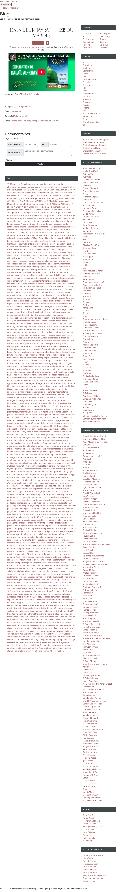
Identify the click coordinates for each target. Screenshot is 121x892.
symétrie (19, 596)
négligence (38, 485)
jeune (28, 409)
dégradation (40, 315)
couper (52, 289)
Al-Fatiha (25, 198)
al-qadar (40, 204)
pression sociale (31, 514)
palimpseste (39, 494)
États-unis (40, 636)
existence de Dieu (15, 343)
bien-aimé (39, 241)
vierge (63, 625)
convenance (31, 286)
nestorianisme (46, 477)
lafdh (40, 417)
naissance (62, 474)
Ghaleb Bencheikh (91, 581)
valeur (45, 622)
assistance (71, 226)
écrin (23, 639)
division (10, 309)
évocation (26, 651)
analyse (41, 215)
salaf (66, 568)
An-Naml (65, 212)
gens (70, 363)
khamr (35, 414)
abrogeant (22, 187)
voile (13, 631)
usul (18, 622)
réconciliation (22, 559)
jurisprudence (54, 411)
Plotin (85, 316)
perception (67, 500)
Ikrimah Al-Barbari (91, 379)
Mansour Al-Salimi (91, 864)
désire (38, 320)
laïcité (30, 423)
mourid (20, 460)
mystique (61, 466)
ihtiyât (54, 386)
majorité (46, 437)
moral (19, 457)
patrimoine (37, 500)
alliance (33, 209)
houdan (37, 380)
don (50, 309)
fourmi (21, 360)
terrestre (40, 605)
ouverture (16, 494)
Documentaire (89, 79)
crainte (10, 292)
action (10, 189)
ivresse (68, 406)
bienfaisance (13, 244)
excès (46, 340)
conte (9, 281)
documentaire (35, 309)
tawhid (10, 605)
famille (52, 349)
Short (85, 119)
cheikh (28, 255)
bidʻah (27, 241)
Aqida (60, 221)
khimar (55, 414)
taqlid (35, 602)
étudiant (67, 648)
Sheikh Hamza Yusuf (92, 151)
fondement (22, 357)
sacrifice (29, 568)
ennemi (40, 329)
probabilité (50, 517)
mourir (27, 460)
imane (45, 389)
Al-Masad (42, 201)
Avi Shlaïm (87, 652)
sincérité (51, 579)
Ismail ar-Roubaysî (91, 632)
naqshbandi (12, 477)
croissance (57, 292)
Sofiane (86, 777)
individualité (30, 394)
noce (39, 480)
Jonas (85, 362)
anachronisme (22, 215)
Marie (85, 251)
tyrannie (50, 614)
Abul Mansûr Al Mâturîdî (94, 233)
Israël (55, 406)
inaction (29, 392)
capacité (45, 249)
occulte (10, 488)
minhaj (10, 451)
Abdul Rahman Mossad (93, 878)
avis (9, 238)
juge (29, 411)
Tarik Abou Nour (90, 752)
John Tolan (87, 467)
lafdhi (45, 417)
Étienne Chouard (90, 188)
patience (28, 500)
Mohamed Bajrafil (91, 621)
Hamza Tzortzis (90, 610)
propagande (12, 522)
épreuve (64, 645)
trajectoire (12, 614)
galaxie (59, 363)
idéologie (25, 386)
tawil (16, 605)
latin (25, 423)
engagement (13, 329)
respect (49, 548)
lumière (26, 120)
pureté (45, 531)
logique (29, 431)
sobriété (11, 582)
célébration (55, 298)
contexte (11, 283)
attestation (49, 232)
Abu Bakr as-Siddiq (91, 396)
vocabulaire (53, 628)
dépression (32, 318)
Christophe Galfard (91, 797)
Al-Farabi (87, 367)
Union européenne (27, 619)
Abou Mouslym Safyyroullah (30, 47)
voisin (22, 631)
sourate (57, 585)
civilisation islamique (44, 261)
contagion (70, 278)
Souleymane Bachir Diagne (95, 564)
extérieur (42, 346)
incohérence (49, 392)
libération (30, 429)
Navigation (6, 4)
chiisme (65, 255)
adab (56, 189)
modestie (70, 451)
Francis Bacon (89, 353)
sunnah (29, 594)
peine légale (56, 500)
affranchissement (41, 192)
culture (27, 298)
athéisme (11, 232)
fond (68, 355)
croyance (66, 292)
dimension (63, 303)
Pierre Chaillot (89, 726)
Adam (62, 189)
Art (84, 36)
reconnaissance (65, 540)
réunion (22, 565)
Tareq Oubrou (89, 786)
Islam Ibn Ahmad (90, 647)
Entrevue (87, 85)
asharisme (43, 226)
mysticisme (51, 466)
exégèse (60, 346)
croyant (43, 295)
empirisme (28, 326)
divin (65, 306)
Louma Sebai (88, 829)
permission (39, 503)
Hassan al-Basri (90, 208)
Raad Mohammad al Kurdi (94, 875)
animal (53, 215)
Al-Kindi (86, 364)
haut (67, 374)
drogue (24, 312)
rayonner (43, 540)
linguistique (53, 429)
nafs (50, 474)
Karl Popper (88, 256)
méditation (29, 471)
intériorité (45, 403)
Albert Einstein (89, 350)
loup (62, 431)
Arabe (23, 224)
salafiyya (20, 571)
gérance (40, 372)
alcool (37, 207)
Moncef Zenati (89, 692)
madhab (11, 437)
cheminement (55, 255)
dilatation (54, 303)
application (12, 221)
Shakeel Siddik (89, 510)
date (27, 300)
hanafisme (18, 374)
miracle (17, 451)
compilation (17, 120)
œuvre (46, 651)
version (10, 625)
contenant (31, 281)
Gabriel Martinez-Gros (93, 635)
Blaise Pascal (88, 214)
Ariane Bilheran (90, 615)
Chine (71, 255)
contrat (41, 283)
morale (26, 457)
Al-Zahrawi (87, 393)
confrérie (51, 272)
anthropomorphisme (16, 218)
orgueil (66, 488)
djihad (17, 309)
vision (23, 628)
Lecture (86, 96)
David (85, 384)
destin (52, 300)
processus (60, 517)
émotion (19, 645)
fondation (11, 357)
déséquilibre (61, 320)
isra (51, 406)
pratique (11, 514)
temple (22, 605)
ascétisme (33, 226)
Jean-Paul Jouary (90, 715)
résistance (54, 562)
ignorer (42, 386)
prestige (42, 514)
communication (27, 266)
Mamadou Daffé (90, 772)
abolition (51, 184)
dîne (66, 323)
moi (27, 454)
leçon (16, 426)
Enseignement (23, 106)
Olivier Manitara (90, 538)
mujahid (69, 460)
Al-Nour (32, 204)
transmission (23, 614)
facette (67, 346)
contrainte (32, 283)
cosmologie (28, 289)
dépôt (40, 318)
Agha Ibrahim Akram (92, 487)
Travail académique (91, 122)
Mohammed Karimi (91, 481)
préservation (39, 528)
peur (69, 503)
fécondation (30, 363)
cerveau (51, 252)
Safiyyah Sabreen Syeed (93, 624)
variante (52, 622)
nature (29, 477)
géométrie (31, 372)
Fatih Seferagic (89, 861)
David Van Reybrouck (92, 703)
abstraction (40, 187)
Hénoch (86, 242)
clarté (68, 261)
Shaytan (64, 577)
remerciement (58, 545)
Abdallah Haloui (90, 527)
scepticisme (21, 574)
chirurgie (16, 258)
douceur (70, 309)
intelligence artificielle (27, 400)
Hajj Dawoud (88, 738)
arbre (37, 224)
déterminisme (27, 323)
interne (61, 400)
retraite (30, 551)
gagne (53, 363)
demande (33, 300)
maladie (65, 437)
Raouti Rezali (88, 450)
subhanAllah (50, 591)
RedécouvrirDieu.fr (8, 1)
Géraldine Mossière (91, 479)
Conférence (88, 71)
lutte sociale (40, 434)
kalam (28, 414)
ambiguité (28, 212)
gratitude (11, 369)
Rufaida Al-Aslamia (91, 327)
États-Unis (30, 636)
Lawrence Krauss (90, 607)
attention (40, 232)
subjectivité (62, 591)
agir (51, 192)
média (70, 468)
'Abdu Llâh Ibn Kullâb (92, 288)
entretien (41, 332)
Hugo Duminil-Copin (92, 627)
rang (47, 537)
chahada (68, 252)
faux (27, 352)
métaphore (55, 471)
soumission (39, 585)
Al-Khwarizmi (89, 259)
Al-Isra (20, 201)
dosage (63, 309)
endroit (47, 326)
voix (36, 631)
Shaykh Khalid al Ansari (93, 561)
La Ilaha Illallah (33, 420)
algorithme (45, 207)
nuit (56, 483)
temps (28, 605)
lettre (52, 423)
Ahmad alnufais (90, 869)
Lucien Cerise (89, 780)
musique (42, 463)
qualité (40, 534)
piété (73, 505)
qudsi (63, 534)
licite (38, 429)
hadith (61, 372)
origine (21, 491)
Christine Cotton (90, 601)
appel (71, 218)
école (63, 636)
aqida (55, 221)
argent (44, 224)
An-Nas (72, 212)
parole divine (56, 497)
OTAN (60, 491)
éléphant (24, 642)
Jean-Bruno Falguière (92, 769)
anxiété (30, 218)
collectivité (43, 263)
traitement (63, 611)
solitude (48, 582)
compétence (52, 269)
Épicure (86, 313)
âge (46, 636)
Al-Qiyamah (66, 204)
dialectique (16, 303)
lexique (10, 426)
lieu (45, 429)
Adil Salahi (87, 459)
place (9, 508)
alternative (65, 209)
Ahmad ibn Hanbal (91, 191)
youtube (11, 636)
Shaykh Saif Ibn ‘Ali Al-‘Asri (94, 436)
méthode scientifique (25, 474)
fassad (73, 349)
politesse (60, 508)
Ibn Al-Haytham (90, 325)
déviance (48, 323)
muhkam (61, 460)
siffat (14, 579)
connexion (39, 275)
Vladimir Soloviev (90, 228)
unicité (39, 616)
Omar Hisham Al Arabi (93, 855)
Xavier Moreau (89, 749)
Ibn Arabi (87, 276)
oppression (38, 488)
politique (69, 508)
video (29, 625)
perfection (12, 503)
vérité (16, 634)
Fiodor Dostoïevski (91, 216)
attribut (65, 232)
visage (18, 628)
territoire (49, 605)
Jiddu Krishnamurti (91, 421)
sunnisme (37, 594)
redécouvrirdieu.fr (47, 542)
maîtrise (11, 448)
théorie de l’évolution (43, 608)
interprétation (26, 403)
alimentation (13, 209)
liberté (27, 426)
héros (52, 383)
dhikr (62, 300)
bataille (65, 238)
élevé (67, 639)
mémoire (39, 471)
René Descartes (90, 225)
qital (29, 534)
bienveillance (40, 244)
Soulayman (29, 585)
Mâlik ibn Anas (89, 322)
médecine (41, 468)
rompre (60, 554)
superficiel (47, 594)
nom (57, 480)
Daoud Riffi (88, 524)
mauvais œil (50, 446)
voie (74, 628)
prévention (50, 528)
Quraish (70, 534)
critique (36, 292)
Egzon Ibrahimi (89, 823)
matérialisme (31, 446)
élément (16, 642)
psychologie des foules (66, 528)
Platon (86, 310)
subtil (69, 591)
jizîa (56, 409)
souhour (11, 585)
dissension (29, 306)
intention (42, 400)
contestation (63, 281)
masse (25, 443)
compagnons (51, 266)
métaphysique (66, 471)
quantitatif (48, 534)
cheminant (43, 255)
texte (66, 605)
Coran (56, 286)
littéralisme (67, 429)
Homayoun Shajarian (92, 826)
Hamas (10, 374)
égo (54, 639)
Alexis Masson (89, 755)
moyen (34, 460)
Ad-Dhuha (29, 189)
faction (17, 349)
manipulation (32, 440)
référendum (59, 559)
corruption (17, 289)
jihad (48, 409)
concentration (65, 269)
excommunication (35, 340)
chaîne (22, 255)
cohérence (23, 263)
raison (23, 537)
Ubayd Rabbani (89, 866)
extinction (33, 346)
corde (70, 286)
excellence (22, 340)
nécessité (11, 485)
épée (70, 645)
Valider (40, 164)
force (9, 360)
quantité (57, 534)
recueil (48, 120)
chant (9, 255)
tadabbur (44, 599)
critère (43, 292)
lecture (46, 423)
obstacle (60, 485)
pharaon (11, 505)
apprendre (22, 221)
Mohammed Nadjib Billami (94, 439)
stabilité (41, 588)
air (34, 195)
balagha (49, 238)
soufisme (67, 582)
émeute (55, 642)
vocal (61, 628)
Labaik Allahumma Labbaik (25, 417)
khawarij (42, 414)
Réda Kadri (88, 595)
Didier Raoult (89, 518)
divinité (71, 306)
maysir (67, 446)
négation (29, 485)
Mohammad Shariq (91, 821)
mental (49, 448)
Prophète (41, 522)
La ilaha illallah (47, 420)
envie (56, 332)
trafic (55, 611)
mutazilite (41, 466)
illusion (10, 389)
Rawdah (35, 540)
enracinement (50, 329)
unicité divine (48, 616)
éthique (42, 648)
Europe (44, 337)
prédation (42, 525)
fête (48, 363)
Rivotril (30, 554)
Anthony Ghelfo (90, 590)
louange (55, 431)
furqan (21, 363)
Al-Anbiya (51, 195)
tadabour (53, 599)
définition (29, 315)
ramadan (31, 537)
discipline (20, 306)
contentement (42, 281)
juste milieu (66, 411)
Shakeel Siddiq (89, 530)
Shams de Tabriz (90, 248)
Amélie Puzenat (90, 473)
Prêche (86, 108)
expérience (23, 346)
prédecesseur (53, 525)
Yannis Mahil (88, 792)
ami (35, 212)
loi (35, 431)
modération (19, 454)
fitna (36, 355)
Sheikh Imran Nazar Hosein (95, 148)
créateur (59, 295)
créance (50, 295)
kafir (23, 414)
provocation (12, 525)
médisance (19, 471)
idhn (9, 386)
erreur (17, 335)
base (60, 238)
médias (10, 471)
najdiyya (71, 474)
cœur (62, 298)
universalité (60, 619)
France (28, 360)
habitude (49, 372)
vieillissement (54, 625)
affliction (29, 192)
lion (60, 429)
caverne (35, 252)
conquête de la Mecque (55, 275)
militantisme (67, 448)
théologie (11, 608)
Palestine (30, 494)
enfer (69, 326)
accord (59, 187)
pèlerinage (64, 531)
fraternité (57, 360)
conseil (10, 278)
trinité (38, 614)
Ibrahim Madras (90, 723)
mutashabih (70, 463)
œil (41, 651)
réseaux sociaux (42, 562)
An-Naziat (11, 215)
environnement (66, 332)
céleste (46, 298)
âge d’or (52, 636)
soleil (42, 582)
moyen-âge (42, 460)
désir (33, 320)
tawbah (71, 602)
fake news (33, 349)
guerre (32, 369)
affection (20, 192)
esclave (45, 335)
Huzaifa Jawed (89, 832)
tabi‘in (26, 599)
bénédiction (61, 246)
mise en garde (38, 451)
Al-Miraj (50, 201)
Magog (27, 437)
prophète (40, 120)
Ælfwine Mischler (90, 678)
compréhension (39, 269)
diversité (59, 306)
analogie (33, 215)
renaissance (12, 548)
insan (53, 397)
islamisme (26, 406)
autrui (56, 235)
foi (52, 355)
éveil (20, 651)
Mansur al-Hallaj (90, 390)
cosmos (37, 289)
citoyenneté (19, 261)
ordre (59, 488)
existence (69, 340)
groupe (19, 369)
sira (66, 579)
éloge (72, 639)
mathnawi (33, 443)
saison (60, 568)
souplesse (49, 585)
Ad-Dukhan (49, 189)
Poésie (86, 105)
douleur (10, 312)
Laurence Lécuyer (91, 575)
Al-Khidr (27, 201)
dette (57, 300)
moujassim (63, 457)
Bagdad (42, 238)
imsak (22, 392)
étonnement (51, 648)
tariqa (47, 602)
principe (56, 514)
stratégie (20, 591)
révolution (38, 565)
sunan (17, 594)
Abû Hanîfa (88, 174)
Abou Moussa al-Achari (93, 270)
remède (68, 545)
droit (30, 312)
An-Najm (56, 212)
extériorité (51, 346)
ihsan (48, 386)
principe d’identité (24, 517)
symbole (11, 596)
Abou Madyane (89, 404)
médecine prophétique (57, 468)
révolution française (53, 565)
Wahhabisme (37, 634)
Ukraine (22, 616)
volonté (42, 631)
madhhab (19, 437)
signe (19, 579)
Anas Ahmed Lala (90, 763)
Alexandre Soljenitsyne (93, 211)
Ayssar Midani (89, 570)
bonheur (37, 246)
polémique (35, 511)
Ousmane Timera (90, 541)
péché (72, 531)
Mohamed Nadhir (91, 743)
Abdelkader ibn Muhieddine (95, 319)
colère (51, 263)
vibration (18, 625)
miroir (29, 451)
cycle (40, 298)
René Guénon (89, 279)
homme (29, 380)
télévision (68, 614)
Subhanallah (39, 591)
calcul (15, 249)
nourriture (43, 483)
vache (39, 622)
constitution (60, 278)
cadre (9, 249)
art (58, 224)
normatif (29, 483)
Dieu (32, 303)
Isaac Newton (89, 359)
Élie (84, 268)
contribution (50, 283)
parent (34, 497)
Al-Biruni (86, 342)
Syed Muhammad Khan (93, 689)
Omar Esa (87, 835)
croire (49, 292)
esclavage (37, 335)
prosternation (61, 522)
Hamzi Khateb (89, 476)
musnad (50, 463)
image (17, 389)
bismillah (61, 244)
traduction (47, 611)
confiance (36, 272)
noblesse (33, 480)
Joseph (86, 407)
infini (39, 394)
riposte (17, 554)
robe (36, 554)
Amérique (48, 212)
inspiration (61, 397)
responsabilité (59, 548)
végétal (10, 634)
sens (33, 577)
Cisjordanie (67, 258)
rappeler (59, 537)
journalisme (21, 411)
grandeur (69, 366)
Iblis (59, 383)
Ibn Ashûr (87, 199)
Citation (86, 68)
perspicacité (61, 503)
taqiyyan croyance (24, 602)
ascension (24, 226)
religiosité (47, 545)
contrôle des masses (16, 286)
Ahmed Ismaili (89, 490)
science (30, 574)
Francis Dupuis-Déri (91, 706)
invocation (12, 406)
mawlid (60, 446)
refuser (64, 542)
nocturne (46, 480)
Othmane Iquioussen (92, 533)
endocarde (38, 326)
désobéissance (48, 320)
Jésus (85, 239)
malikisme (11, 440)
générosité (12, 372)
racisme (16, 537)
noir (53, 480)
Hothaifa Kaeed (90, 872)
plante (22, 508)
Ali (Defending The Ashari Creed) (97, 684)
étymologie (12, 651)
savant (57, 571)
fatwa (22, 352)
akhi (38, 195)
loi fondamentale (44, 431)
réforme (40, 559)
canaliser (37, 249)
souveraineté (21, 588)
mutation (11, 466)
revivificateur (46, 551)
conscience (71, 275)
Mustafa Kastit (89, 758)
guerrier (39, 369)
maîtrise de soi (21, 448)
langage (57, 420)
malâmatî (21, 440)
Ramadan (40, 537)
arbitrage (31, 224)
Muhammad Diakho (92, 513)
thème (71, 605)
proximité (23, 525)
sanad (34, 571)
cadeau (70, 246)
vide (24, 625)
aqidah (67, 221)
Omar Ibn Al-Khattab (92, 399)
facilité (10, 349)
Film (84, 88)
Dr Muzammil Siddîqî (92, 456)
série (21, 599)
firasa (31, 355)
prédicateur (12, 528)
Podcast (86, 102)
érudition (20, 648)
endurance (55, 326)
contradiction (21, 283)
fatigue (10, 352)
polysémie (11, 511)
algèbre (54, 207)
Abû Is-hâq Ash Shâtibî (93, 202)
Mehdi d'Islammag (91, 740)
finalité (14, 355)
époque (56, 645)
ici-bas (64, 383)
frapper (48, 360)
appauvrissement (60, 218)
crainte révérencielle (23, 292)
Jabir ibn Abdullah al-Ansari (95, 416)
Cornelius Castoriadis (92, 709)
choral (23, 258)
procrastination (14, 520)
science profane (57, 574)
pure (39, 531)
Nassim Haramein (91, 641)
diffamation (44, 303)
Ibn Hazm (87, 185)
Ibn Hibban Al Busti (91, 273)
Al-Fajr (18, 198)
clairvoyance (59, 261)
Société (103, 42)
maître (73, 446)
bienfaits (30, 244)
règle (24, 557)
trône (43, 614)
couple (58, 289)
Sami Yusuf (88, 815)
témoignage (12, 616)
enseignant (62, 329)
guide (54, 369)
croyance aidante (15, 295)
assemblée (61, 226)
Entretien (87, 82)
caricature (11, 252)
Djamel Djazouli (90, 658)
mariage (18, 443)
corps (9, 289)
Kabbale (17, 414)
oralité (54, 488)
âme (58, 636)
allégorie (56, 209)
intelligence (12, 400)
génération (68, 369)
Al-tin (24, 207)
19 (8, 184)
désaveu (71, 318)
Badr (36, 238)
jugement (36, 411)
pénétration (12, 534)
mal (52, 437)
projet (57, 520)
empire (20, 326)
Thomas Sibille (89, 516)
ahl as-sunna (64, 192)
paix (23, 494)
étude (60, 648)
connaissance (62, 272)
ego (14, 326)
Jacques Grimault (90, 795)
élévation (32, 642)
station (48, 588)
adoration (11, 192)
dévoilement (58, 323)
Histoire (86, 45)
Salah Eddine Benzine (92, 800)
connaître (30, 275)
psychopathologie (15, 531)
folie (55, 355)
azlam (27, 238)
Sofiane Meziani (90, 661)
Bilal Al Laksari (89, 644)
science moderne (41, 574)
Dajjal (67, 298)
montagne (12, 457)
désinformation (23, 320)
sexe (45, 577)
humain (44, 380)
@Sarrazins (88, 760)
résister (63, 562)
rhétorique (58, 551)
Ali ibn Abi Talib (89, 205)
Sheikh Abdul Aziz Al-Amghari (96, 139)
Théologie (104, 47)
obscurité (52, 485)
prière (33, 120)
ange (47, 215)
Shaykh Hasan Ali (90, 746)
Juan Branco (88, 453)
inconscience (13, 394)
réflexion (32, 559)
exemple (56, 340)
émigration (64, 642)
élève (9, 642)
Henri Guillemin (90, 721)
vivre (45, 628)
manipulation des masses (49, 440)
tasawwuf (54, 602)
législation (55, 434)
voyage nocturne (64, 631)
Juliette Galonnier (90, 470)
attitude (58, 232)
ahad (55, 192)
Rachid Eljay (88, 592)
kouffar (66, 414)
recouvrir (11, 542)
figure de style (62, 352)
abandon (29, 184)
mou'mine (53, 457)
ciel (46, 258)
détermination (13, 323)
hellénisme (12, 377)
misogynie (49, 451)
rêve (74, 565)
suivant (10, 594)
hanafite (27, 374)
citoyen (10, 261)
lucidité (67, 431)
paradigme (51, 494)
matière (55, 443)
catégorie (21, 252)
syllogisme (66, 594)
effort (9, 326)
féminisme (41, 363)
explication (53, 343)
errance (10, 335)
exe (50, 340)
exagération (53, 337)
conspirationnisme (45, 278)
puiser (26, 531)
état (36, 648)
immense (52, 389)
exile (63, 340)
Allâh (39, 209)
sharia (58, 577)
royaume (11, 557)
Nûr (45, 485)
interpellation (13, 403)
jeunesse (36, 409)
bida (22, 241)
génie (60, 369)
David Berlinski (89, 669)
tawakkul (63, 602)
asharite (52, 226)
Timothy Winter (90, 499)
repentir (22, 548)
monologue (50, 454)
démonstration (14, 318)
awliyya (14, 238)
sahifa (49, 568)
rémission (70, 559)
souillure (19, 585)
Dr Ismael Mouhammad (93, 555)
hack (55, 372)
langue (20, 423)
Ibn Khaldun (88, 410)
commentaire (13, 266)
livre (19, 431)
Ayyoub (21, 238)
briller (52, 246)
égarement (47, 639)
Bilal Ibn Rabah (89, 253)
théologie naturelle (24, 608)
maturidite (12, 446)
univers (51, 619)
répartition (12, 562)
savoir (70, 571)
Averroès (63, 235)
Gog (32, 366)
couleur (44, 289)
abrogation (12, 187)
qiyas (34, 534)
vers (64, 622)
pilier (65, 505)
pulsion (33, 531)
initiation (29, 397)
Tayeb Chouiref (89, 547)
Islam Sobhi (88, 858)
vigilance (70, 625)
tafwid (66, 599)
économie (70, 636)
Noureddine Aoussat (92, 521)
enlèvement (31, 329)
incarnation (38, 392)
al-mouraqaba (60, 201)
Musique (87, 99)
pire (69, 505)
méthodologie (41, 474)
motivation (43, 457)
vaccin (34, 622)
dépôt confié (50, 318)
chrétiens (31, 258)
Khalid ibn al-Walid (91, 171)
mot (36, 457)
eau (70, 323)
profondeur (48, 520)
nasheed (22, 477)
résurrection (12, 565)
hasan (54, 374)
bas (55, 238)
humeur (61, 380)
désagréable (61, 318)
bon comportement (23, 246)
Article (86, 62)
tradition (39, 611)
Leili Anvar (87, 672)
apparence (47, 218)
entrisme (49, 332)
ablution (43, 184)
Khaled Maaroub (90, 573)
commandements (62, 263)
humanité (52, 380)
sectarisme (12, 577)
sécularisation (44, 596)
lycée (48, 434)
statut (64, 588)
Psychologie (105, 36)
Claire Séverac (89, 783)
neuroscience (13, 480)
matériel (41, 446)
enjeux (22, 329)
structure (29, 591)
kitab (60, 414)
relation (10, 545)
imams (39, 389)
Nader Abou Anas (90, 681)
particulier (11, 500)
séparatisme (12, 599)
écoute (10, 639)
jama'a (17, 409)
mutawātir (20, 466)
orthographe (41, 491)
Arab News (88, 462)
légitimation (65, 434)
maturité (21, 446)
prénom (29, 528)
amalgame (12, 212)
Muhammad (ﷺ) (20, 116)
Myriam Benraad (90, 584)
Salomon (87, 231)
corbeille (63, 286)
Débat (85, 76)
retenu (23, 551)
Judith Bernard (89, 712)
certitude (43, 252)
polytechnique (23, 511)
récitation (66, 557)
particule (66, 497)
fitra (41, 355)
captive (63, 249)
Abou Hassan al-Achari (93, 285)
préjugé (21, 528)
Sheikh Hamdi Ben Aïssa (93, 142)
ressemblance (13, 551)
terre (33, 605)
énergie (27, 645)
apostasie (38, 218)
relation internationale (25, 545)
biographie (51, 244)
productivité (37, 520)
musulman (59, 463)
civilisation (30, 261)
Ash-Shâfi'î (87, 413)
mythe (68, 466)
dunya (62, 312)
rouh (66, 554)
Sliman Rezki (88, 444)
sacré (36, 568)
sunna (23, 594)
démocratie (58, 315)
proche (68, 517)
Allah (27, 209)
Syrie (35, 596)
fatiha (16, 352)
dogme (45, 309)
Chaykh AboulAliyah (91, 493)
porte (42, 511)
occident (68, 485)
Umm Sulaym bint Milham (94, 418)
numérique (64, 483)
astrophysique (48, 229)
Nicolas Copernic (90, 344)
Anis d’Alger (88, 649)
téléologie (58, 614)
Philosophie (105, 33)
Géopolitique (88, 42)
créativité (19, 298)
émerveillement (44, 642)
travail (32, 614)
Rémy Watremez (90, 695)
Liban (21, 426)
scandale (11, 574)
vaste (59, 622)
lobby (23, 431)
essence (18, 337)
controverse (62, 283)
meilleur (32, 448)
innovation (46, 397)
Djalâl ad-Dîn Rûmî (91, 245)
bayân (72, 238)
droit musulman (51, 312)
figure (52, 352)
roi (55, 554)
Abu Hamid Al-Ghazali (92, 330)
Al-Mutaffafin (23, 204)
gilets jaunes (12, 366)
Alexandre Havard (91, 447)
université (11, 622)
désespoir (11, 320)
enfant (64, 326)
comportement (25, 269)
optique (46, 488)
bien (33, 241)
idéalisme (16, 386)
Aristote (86, 299)
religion (38, 545)
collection (33, 263)
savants (63, 571)
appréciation (46, 221)
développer (39, 323)
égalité (39, 639)
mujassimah (12, 463)
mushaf (34, 463)
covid (64, 289)
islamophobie (38, 406)
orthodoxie (30, 491)
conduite (27, 272)
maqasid (65, 440)
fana (58, 349)
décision (11, 315)
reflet (57, 542)
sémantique (56, 596)
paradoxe (67, 494)
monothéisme (62, 454)
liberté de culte (57, 426)
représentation (38, 548)
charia (15, 255)
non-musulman (18, 483)
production (27, 520)
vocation (67, 628)
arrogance (52, 224)
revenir (37, 551)
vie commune (41, 625)
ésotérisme (29, 648)
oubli (9, 494)
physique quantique (47, 505)
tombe (14, 611)
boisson (10, 246)
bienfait (22, 244)
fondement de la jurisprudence (41, 357)
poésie (70, 511)
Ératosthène (88, 339)
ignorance (34, 386)
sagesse (42, 568)
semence (27, 577)
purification (53, 531)
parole (47, 497)
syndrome (28, 596)
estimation (35, 337)
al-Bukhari (87, 293)
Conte (85, 73)
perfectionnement (25, 503)
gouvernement (41, 366)
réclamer (11, 559)
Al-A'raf (44, 195)
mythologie (12, 468)
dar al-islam (19, 300)
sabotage (15, 568)
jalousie (10, 409)
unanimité (30, 616)
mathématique (44, 443)
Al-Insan (70, 198)
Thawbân (87, 290)
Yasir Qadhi (88, 598)
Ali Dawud (87, 840)
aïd (32, 238)
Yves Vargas (88, 496)
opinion (17, 488)
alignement (63, 207)
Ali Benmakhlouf (90, 604)
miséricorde (60, 451)
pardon (27, 497)
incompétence (61, 392)
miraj (23, 451)
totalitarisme (23, 611)
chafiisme (59, 252)
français (41, 360)
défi (23, 315)
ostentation (52, 491)
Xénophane (88, 307)
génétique (21, 372)
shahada (51, 577)
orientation (12, 491)
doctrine (24, 309)
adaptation (70, 189)
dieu (36, 303)
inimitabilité (19, 397)
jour (60, 409)
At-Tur (68, 229)
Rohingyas (49, 554)
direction (11, 306)
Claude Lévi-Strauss (91, 179)
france (34, 360)
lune (24, 434)
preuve (49, 514)
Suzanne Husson (90, 507)
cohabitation (13, 263)
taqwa (41, 602)
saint (54, 568)
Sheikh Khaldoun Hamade (94, 145)
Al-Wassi (30, 207)
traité (70, 611)
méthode (11, 474)
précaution (32, 525)
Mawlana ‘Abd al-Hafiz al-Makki (96, 638)
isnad (46, 406)
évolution (35, 651)
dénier (24, 318)
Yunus (18, 636)
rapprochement (14, 540)
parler (40, 497)
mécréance (23, 468)
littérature (11, 431)
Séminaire (87, 116)
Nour (36, 483)
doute (17, 312)
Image (86, 90)
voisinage (30, 631)
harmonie (47, 374)
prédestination (66, 525)
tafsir (60, 599)
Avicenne (87, 370)
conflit (43, 272)
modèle (10, 454)
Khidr (48, 414)
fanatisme (64, 349)
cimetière (57, 258)
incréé (22, 394)
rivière (24, 554)
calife (30, 249)
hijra (29, 377)
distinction (39, 306)
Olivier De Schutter (91, 501)
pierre (59, 505)
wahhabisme (25, 634)
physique (34, 505)
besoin (17, 241)
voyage (53, 631)
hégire (31, 383)
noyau (51, 483)
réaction (31, 557)
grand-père (59, 366)
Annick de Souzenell (92, 587)
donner (56, 309)
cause (28, 252)
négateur (20, 485)
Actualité (87, 33)
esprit (64, 335)
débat (68, 312)
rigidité (10, 554)
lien (41, 429)
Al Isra (22, 209)
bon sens (45, 246)
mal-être (58, 437)
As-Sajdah (64, 224)
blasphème (70, 244)
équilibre (11, 648)
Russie (19, 557)
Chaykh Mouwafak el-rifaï (94, 153)
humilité (69, 380)
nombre (63, 480)
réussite (30, 565)
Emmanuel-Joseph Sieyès (94, 282)
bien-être (48, 241)
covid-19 (71, 289)
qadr (20, 534)
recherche (52, 540)
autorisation (39, 235)
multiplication (25, 463)
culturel (34, 298)
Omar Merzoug (90, 629)
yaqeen (67, 634)
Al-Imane (63, 198)
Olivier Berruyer (90, 735)
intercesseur (52, 400)
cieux (50, 258)
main (33, 437)
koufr (72, 414)
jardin (23, 409)
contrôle (72, 283)
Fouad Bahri (88, 578)
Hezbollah (21, 377)
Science (103, 39)
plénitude (44, 508)
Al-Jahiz (86, 302)
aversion (72, 235)
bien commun (59, 241)
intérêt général (57, 403)
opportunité (27, 488)
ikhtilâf (71, 386)
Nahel (55, 474)
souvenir (11, 588)
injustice (37, 397)
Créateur (67, 295)
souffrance (58, 582)
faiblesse (24, 349)
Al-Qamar (56, 204)
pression (19, 514)
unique (39, 619)
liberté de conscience (40, 426)
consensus (19, 278)
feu (47, 352)
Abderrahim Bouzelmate (94, 504)
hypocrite (23, 383)
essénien (26, 337)
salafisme (11, 571)
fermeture (41, 352)
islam (19, 406)
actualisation (19, 189)
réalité (38, 557)
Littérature (87, 47)
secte (19, 577)
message (57, 448)
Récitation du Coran (92, 113)
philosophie (24, 505)
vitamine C (38, 628)
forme (15, 360)
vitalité (30, 628)
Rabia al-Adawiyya (91, 376)
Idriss (85, 262)
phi (16, 505)
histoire (45, 377)
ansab (59, 215)
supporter (57, 594)
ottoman (67, 491)
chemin (35, 255)
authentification (14, 235)
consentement (30, 278)
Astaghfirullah (24, 229)
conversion (42, 286)
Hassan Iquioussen (91, 675)
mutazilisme (31, 466)
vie (33, 625)
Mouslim (87, 296)
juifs (46, 411)
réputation (30, 562)
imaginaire (25, 389)
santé (40, 571)
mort (32, 457)
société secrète (28, 582)
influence (46, 394)
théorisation (58, 608)
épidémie (35, 645)
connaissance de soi (16, 275)
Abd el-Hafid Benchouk (93, 729)
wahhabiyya (49, 634)
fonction (61, 355)
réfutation (49, 559)
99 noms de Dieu (17, 184)
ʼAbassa (53, 651)
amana (20, 212)
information (55, 394)
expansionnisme (40, 343)
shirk (9, 579)
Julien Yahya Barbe (91, 567)
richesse (67, 551)
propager (23, 522)
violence (11, 628)
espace (52, 335)
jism (52, 409)
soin (38, 582)
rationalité (26, 540)
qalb (25, 534)
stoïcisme (11, 591)
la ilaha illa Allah (20, 420)
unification (59, 616)
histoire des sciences (59, 377)
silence (37, 579)
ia (56, 383)
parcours (20, 497)
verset (69, 622)
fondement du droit (64, 357)
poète (64, 511)
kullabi (10, 417)
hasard (61, 374)
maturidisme (65, 443)
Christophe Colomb (91, 336)
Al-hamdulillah (45, 198)
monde (32, 454)
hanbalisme (37, 374)
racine (10, 537)
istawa (62, 406)
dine (71, 303)
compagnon (39, 266)
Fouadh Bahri (89, 536)
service (39, 577)
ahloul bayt (28, 195)
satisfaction (48, 571)
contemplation (19, 281)
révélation (66, 565)
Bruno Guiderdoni (91, 766)
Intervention (16, 111)
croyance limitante (31, 295)
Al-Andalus (61, 195)
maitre (39, 437)
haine (66, 372)
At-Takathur (60, 229)
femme (33, 352)
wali (56, 634)
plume (36, 508)
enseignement (13, 332)
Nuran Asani (88, 818)
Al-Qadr (48, 204)
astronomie (36, 229)
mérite (46, 471)
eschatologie (26, 335)
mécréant (32, 468)
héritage (38, 383)
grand (51, 366)
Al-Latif (34, 201)
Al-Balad (69, 195)
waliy (61, 634)
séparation (67, 596)
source (65, 585)
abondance (61, 184)
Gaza (65, 363)
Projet (85, 110)
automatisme (28, 235)
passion (20, 500)
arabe (17, 224)
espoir (58, 335)
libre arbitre (20, 429)
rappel (52, 537)
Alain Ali (86, 464)
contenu (53, 281)
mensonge (41, 448)
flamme (46, 355)
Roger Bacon (88, 356)
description (43, 300)
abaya (36, 184)
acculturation (69, 187)
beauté (10, 241)
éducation (30, 639)
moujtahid (11, 460)
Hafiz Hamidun (89, 838)
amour (40, 212)
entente (32, 332)
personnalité (50, 503)
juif (42, 411)
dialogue (25, 303)
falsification (43, 349)
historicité (11, 380)
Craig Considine (90, 732)
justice (10, 414)
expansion (28, 343)
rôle (9, 568)
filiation (72, 352)
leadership (38, 423)
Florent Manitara (90, 558)
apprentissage (34, 221)
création (11, 298)
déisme (49, 315)
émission (11, 645)
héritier (46, 383)
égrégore (60, 639)
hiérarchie (21, 380)
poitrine (52, 508)
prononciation (66, 520)
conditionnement (15, 272)
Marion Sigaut (89, 618)
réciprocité (52, 557)
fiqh (26, 355)
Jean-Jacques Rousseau (93, 333)
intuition (36, 403)
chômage (40, 258)
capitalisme (55, 249)
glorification (24, 366)
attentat (31, 232)
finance (21, 355)
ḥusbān (60, 651)
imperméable (13, 392)
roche (41, 554)
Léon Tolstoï (88, 222)
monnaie (40, 454)
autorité (49, 235)
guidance (47, 369)
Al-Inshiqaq (12, 201)
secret (67, 574)
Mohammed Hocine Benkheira (96, 544)
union (67, 616)
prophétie (49, 522)
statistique (56, 588)
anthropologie (68, 215)
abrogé (31, 187)
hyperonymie (13, 383)
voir (17, 631)
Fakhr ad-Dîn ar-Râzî (92, 182)
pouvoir (57, 511)
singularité (60, 579)
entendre (25, 332)
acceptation (50, 187)
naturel (36, 477)
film (9, 355)
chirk (9, 258)
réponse (21, 562)
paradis (59, 494)
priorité (35, 517)
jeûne (42, 409)
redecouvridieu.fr (30, 542)
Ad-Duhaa (39, 189)
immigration (62, 389)
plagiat (15, 508)
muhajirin (52, 460)
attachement (21, 232)
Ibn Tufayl (87, 373)
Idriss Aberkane (90, 484)
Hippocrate (88, 219)
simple (43, 579)
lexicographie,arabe (64, 423)
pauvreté (47, 500)
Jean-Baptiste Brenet (92, 698)
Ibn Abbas (87, 401)
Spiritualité (104, 45)
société (18, 582)
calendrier (22, 249)
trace (32, 611)
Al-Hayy (55, 198)
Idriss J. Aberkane (90, 612)
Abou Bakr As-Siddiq (92, 168)
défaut (18, 315)
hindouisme (36, 377)
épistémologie (46, 645)
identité (71, 383)
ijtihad (64, 386)
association (12, 229)
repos (28, 548)
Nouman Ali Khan (90, 775)
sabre (22, 568)
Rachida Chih (88, 686)
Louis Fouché (89, 550)
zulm (23, 636)
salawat (55, 120)
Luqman (30, 434)
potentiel (49, 511)
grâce (25, 369)
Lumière (18, 434)
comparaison (64, 266)
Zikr (84, 125)
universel (70, 619)
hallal (71, 372)
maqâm (10, 443)
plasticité (29, 508)
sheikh (72, 577)
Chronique (87, 65)
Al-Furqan (33, 198)
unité (45, 619)
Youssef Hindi (89, 553)
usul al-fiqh (26, 622)
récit (59, 557)
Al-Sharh (17, 207)
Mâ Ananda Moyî (90, 381)
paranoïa (11, 497)
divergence (49, 306)
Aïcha (85, 194)
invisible (67, 403)
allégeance (47, 209)
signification (27, 579)
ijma (59, 386)
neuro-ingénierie (60, 477)
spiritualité (32, 588)
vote (48, 631)
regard (71, 542)
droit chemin (38, 312)
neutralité (24, 480)
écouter (17, 639)
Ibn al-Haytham (90, 347)
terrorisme (58, 605)
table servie (35, 599)
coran (50, 286)
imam (32, 389)
